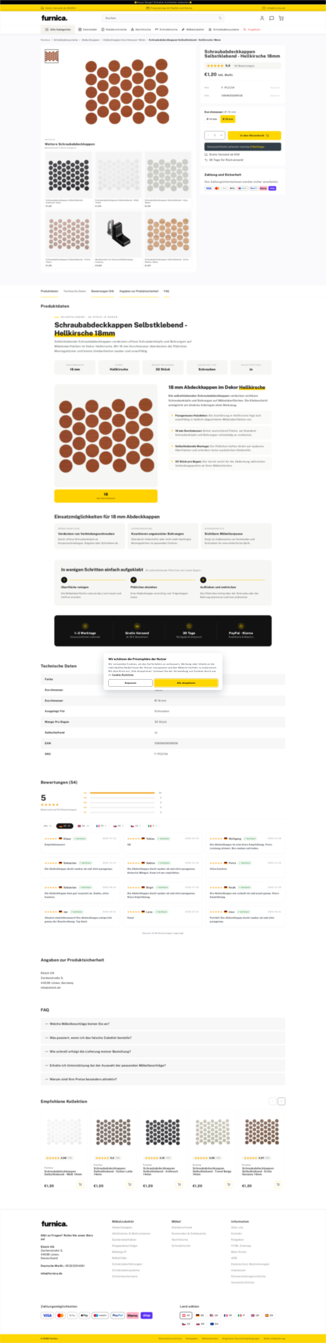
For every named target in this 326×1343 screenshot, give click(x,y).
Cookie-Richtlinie (122, 674)
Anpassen (130, 683)
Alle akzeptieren (186, 683)
